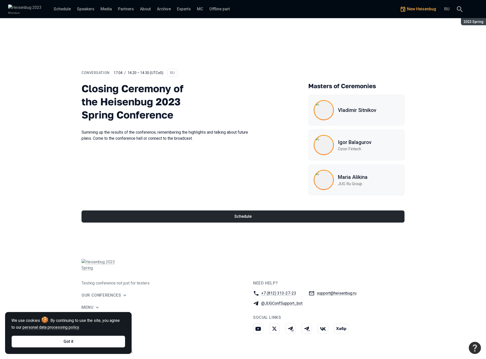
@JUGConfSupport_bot (281, 303)
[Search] (460, 9)
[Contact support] (475, 348)
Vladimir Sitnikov (357, 110)
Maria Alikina (353, 177)
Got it (68, 341)
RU (447, 9)
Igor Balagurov (355, 142)
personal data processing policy (51, 327)
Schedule (243, 216)
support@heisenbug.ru (336, 293)
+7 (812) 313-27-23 (278, 293)
